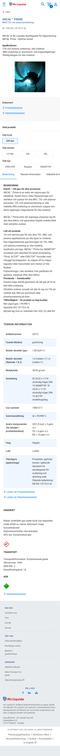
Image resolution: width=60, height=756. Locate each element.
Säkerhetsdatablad (13, 680)
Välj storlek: (8, 148)
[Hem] (13, 698)
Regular (28, 166)
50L (46, 154)
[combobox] (43, 4)
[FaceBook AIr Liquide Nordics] (23, 693)
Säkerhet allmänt (12, 667)
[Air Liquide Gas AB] (17, 4)
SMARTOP (45, 166)
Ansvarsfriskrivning (16, 739)
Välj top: (6, 161)
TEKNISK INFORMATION (30, 174)
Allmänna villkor (41, 735)
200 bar (10, 141)
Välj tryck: (7, 135)
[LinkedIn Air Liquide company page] (29, 693)
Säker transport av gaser (13, 673)
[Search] (43, 4)
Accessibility (45, 739)
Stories (8, 628)
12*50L (10, 154)
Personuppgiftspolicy (19, 735)
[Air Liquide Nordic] (36, 693)
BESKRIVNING (8, 174)
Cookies (32, 739)
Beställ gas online (13, 646)
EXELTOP (10, 166)
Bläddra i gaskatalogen (11, 652)
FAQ (7, 618)
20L (28, 154)
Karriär (8, 623)
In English (29, 742)
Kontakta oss (11, 613)
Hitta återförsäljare (13, 641)
